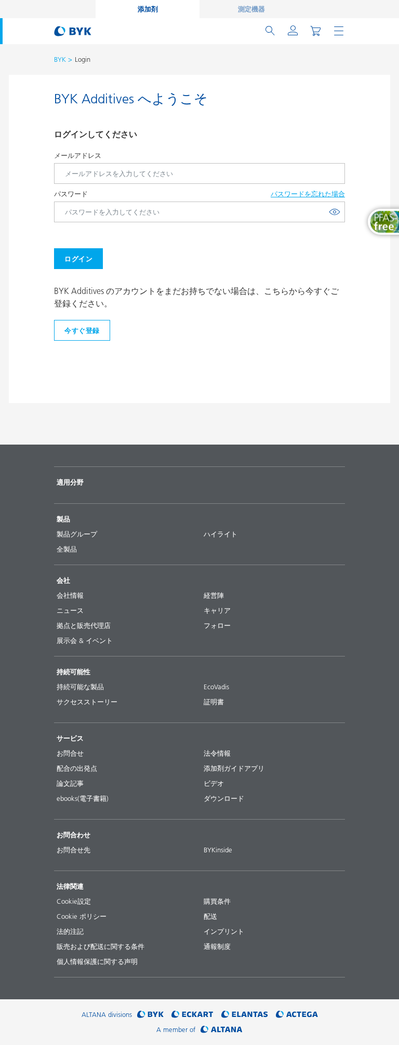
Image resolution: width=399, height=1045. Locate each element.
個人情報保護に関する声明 (97, 961)
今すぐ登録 (82, 330)
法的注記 (70, 931)
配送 (210, 916)
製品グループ (77, 534)
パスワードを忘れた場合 (308, 194)
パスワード (71, 194)
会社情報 (70, 595)
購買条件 (217, 901)
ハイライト (220, 534)
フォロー (217, 625)
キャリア (217, 610)
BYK (60, 59)
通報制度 (217, 946)
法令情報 (217, 753)
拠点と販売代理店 (84, 625)
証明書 (214, 702)
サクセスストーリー (87, 702)
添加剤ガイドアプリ (234, 768)
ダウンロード (224, 798)
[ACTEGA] (297, 1015)
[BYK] (150, 1015)
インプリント (224, 931)
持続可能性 (73, 671)
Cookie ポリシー (82, 916)
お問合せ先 (73, 850)
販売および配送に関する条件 (100, 946)
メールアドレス (77, 155)
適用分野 (70, 482)
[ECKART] (192, 1015)
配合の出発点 (77, 768)
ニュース (70, 610)
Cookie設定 (74, 901)
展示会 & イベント (85, 640)
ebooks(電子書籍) (83, 798)
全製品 (67, 549)
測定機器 (251, 9)
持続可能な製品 (80, 686)
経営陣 (214, 595)
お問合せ (70, 753)
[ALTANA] (222, 1030)
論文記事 (70, 783)
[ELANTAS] (244, 1015)
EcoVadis (216, 686)
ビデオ (214, 783)
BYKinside (218, 850)
